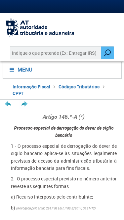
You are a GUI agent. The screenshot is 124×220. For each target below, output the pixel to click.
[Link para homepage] (62, 27)
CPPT (18, 93)
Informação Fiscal (31, 86)
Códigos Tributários (79, 86)
